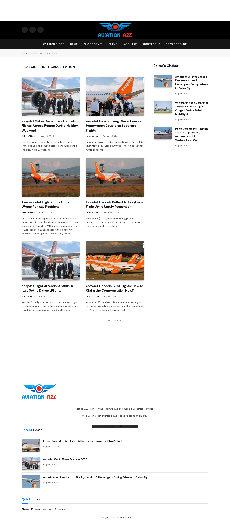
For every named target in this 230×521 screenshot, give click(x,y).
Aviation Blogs (53, 44)
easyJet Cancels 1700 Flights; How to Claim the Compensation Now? (114, 288)
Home (25, 53)
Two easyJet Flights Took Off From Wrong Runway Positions (48, 204)
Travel (113, 44)
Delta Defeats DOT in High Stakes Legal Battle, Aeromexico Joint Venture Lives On (191, 134)
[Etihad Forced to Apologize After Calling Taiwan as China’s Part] (31, 445)
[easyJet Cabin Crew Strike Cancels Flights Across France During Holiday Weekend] (51, 96)
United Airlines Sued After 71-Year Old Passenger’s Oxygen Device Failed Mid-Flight (191, 108)
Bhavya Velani (92, 296)
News (74, 44)
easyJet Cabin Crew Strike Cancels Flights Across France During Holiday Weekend (50, 125)
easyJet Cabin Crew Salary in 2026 (65, 459)
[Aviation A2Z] (115, 30)
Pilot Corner (93, 44)
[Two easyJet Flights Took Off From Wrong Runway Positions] (51, 177)
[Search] (206, 44)
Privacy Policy (177, 44)
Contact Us (151, 44)
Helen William (28, 136)
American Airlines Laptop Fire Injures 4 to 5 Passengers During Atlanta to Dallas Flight (191, 82)
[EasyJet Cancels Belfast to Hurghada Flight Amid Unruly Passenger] (115, 177)
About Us (130, 44)
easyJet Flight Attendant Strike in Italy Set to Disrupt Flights (47, 288)
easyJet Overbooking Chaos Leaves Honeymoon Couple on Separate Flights (113, 125)
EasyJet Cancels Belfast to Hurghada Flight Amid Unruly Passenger (114, 204)
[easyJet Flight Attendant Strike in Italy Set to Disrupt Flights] (51, 260)
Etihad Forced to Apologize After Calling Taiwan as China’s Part (82, 441)
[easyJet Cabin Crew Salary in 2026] (31, 463)
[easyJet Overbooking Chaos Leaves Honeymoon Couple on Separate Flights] (115, 96)
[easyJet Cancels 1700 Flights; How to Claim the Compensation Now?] (115, 260)
